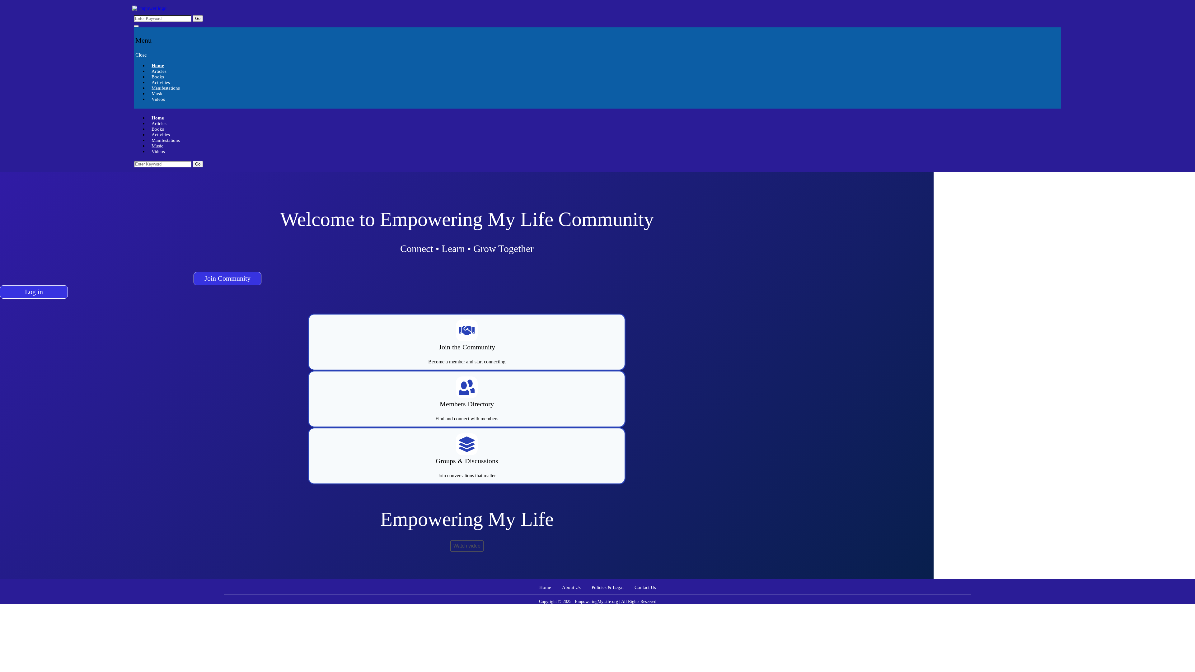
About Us (571, 587)
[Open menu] (136, 26)
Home (545, 587)
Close (141, 55)
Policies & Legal (608, 587)
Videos (158, 99)
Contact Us (645, 587)
